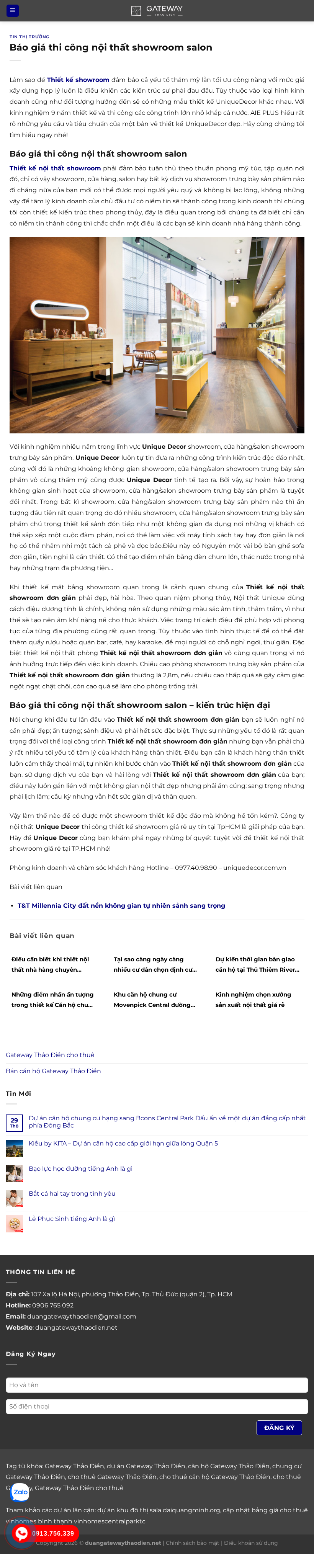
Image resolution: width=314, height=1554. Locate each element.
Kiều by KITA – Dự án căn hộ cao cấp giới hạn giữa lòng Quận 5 (123, 1143)
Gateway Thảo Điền (74, 1466)
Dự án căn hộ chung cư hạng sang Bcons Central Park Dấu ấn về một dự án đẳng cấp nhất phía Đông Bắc (167, 1121)
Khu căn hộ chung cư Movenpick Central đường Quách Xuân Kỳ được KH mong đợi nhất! (152, 1000)
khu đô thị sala (138, 1510)
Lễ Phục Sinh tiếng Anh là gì (72, 1218)
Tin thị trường (29, 36)
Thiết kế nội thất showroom (55, 168)
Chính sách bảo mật (192, 1542)
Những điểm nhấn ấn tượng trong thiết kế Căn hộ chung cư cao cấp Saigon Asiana (53, 1000)
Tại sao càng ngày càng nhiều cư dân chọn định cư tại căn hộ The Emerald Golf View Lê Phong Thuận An (155, 965)
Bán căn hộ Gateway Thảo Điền (53, 1071)
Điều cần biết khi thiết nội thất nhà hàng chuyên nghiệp (50, 965)
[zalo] (19, 1492)
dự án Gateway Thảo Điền (146, 1466)
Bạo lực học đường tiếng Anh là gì (80, 1168)
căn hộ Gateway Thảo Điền (229, 1466)
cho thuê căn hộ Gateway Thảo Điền (214, 1476)
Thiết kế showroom (78, 79)
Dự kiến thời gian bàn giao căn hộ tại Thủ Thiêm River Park (255, 965)
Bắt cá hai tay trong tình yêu (72, 1193)
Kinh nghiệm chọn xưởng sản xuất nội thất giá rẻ (253, 999)
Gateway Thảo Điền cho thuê (50, 1055)
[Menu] (13, 11)
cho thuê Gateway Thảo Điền (112, 1476)
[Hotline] (21, 1533)
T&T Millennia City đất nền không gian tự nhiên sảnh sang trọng (121, 905)
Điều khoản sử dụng (251, 1542)
